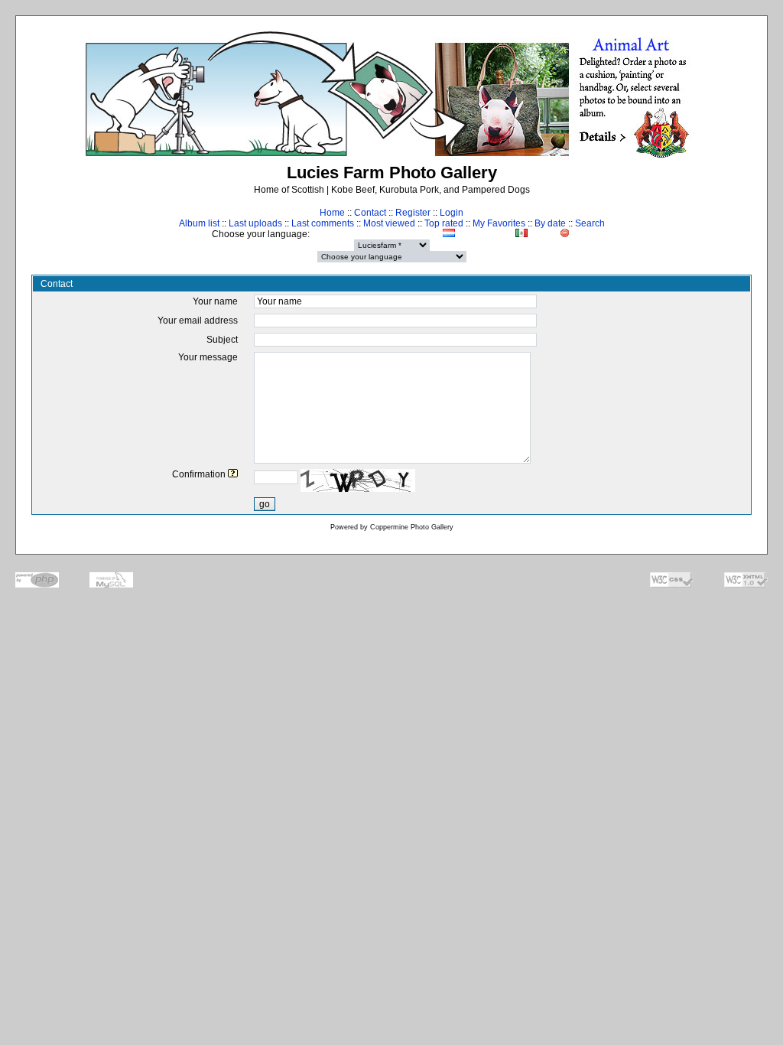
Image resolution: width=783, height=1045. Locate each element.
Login (451, 212)
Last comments (322, 223)
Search (590, 223)
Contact (370, 212)
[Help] (233, 474)
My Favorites (499, 223)
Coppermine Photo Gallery (411, 527)
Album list (199, 223)
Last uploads (255, 223)
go (264, 504)
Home (332, 212)
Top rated (443, 223)
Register (412, 212)
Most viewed (389, 223)
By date (550, 223)
